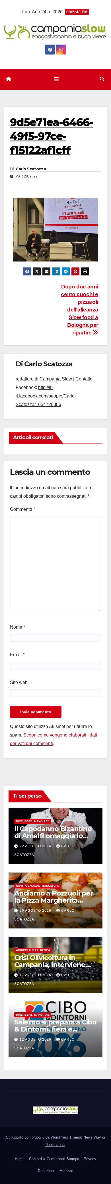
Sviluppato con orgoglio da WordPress (38, 1137)
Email (17, 654)
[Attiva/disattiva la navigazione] (56, 79)
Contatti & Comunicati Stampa (54, 1159)
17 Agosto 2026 (36, 975)
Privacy (90, 1159)
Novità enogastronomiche (37, 885)
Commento (22, 509)
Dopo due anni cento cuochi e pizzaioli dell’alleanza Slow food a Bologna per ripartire (79, 310)
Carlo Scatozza (31, 168)
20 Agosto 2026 (36, 911)
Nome (17, 627)
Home (19, 1159)
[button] (102, 79)
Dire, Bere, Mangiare (33, 821)
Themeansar (55, 1145)
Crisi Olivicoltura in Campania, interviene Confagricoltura (49, 964)
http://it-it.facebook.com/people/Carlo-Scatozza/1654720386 (46, 396)
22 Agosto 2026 (36, 846)
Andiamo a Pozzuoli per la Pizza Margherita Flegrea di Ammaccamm (55, 900)
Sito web (19, 682)
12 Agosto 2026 (36, 1039)
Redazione (46, 1171)
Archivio (66, 1171)
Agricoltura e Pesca (33, 950)
